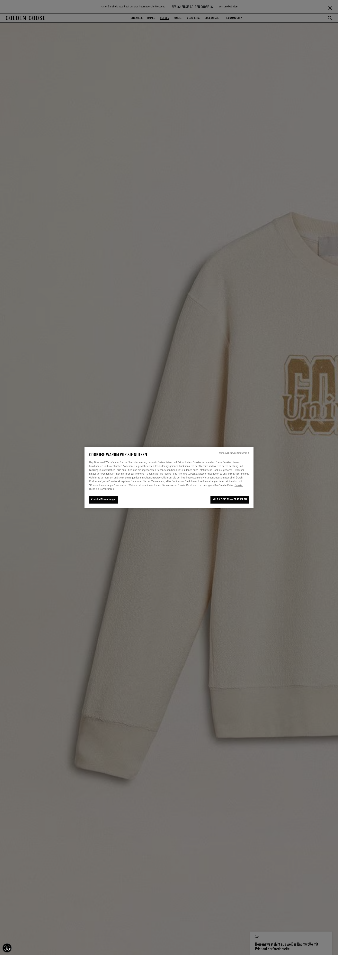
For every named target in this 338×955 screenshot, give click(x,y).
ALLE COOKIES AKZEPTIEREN (229, 499)
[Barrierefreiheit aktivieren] (7, 948)
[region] (169, 477)
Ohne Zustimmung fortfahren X (234, 453)
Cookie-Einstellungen (103, 499)
